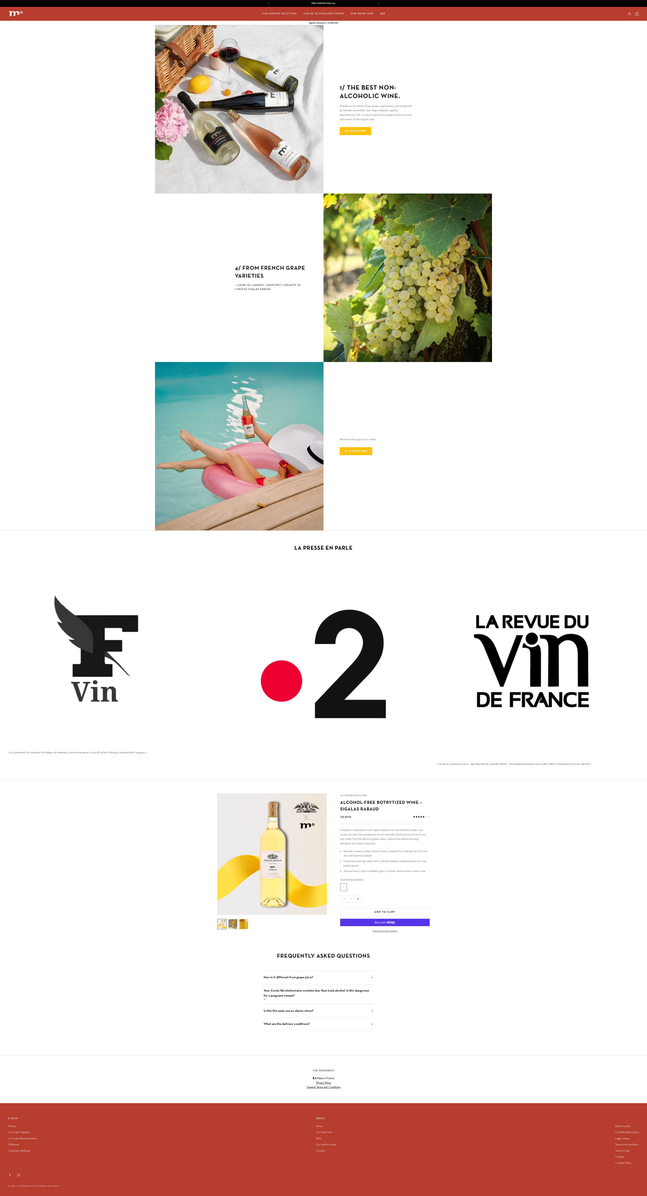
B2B (382, 13)
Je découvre (355, 131)
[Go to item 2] (233, 924)
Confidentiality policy (627, 1132)
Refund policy (622, 1126)
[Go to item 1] (222, 924)
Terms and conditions (626, 1144)
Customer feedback (19, 1151)
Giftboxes (13, 1144)
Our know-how (324, 1132)
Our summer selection (279, 13)
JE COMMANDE (356, 451)
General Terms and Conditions (323, 1087)
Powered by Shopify (48, 1186)
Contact (320, 1151)
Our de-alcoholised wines (323, 13)
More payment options (384, 931)
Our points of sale (326, 1144)
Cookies (619, 1157)
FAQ (318, 1138)
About (319, 1126)
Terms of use (622, 1151)
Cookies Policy (623, 1163)
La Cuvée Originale (18, 1132)
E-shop (12, 1126)
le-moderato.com (353, 795)
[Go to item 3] (243, 924)
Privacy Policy (323, 1083)
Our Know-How (362, 13)
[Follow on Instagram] (18, 1175)
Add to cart (384, 912)
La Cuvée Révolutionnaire (22, 1138)
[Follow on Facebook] (9, 1175)
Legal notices (622, 1138)
